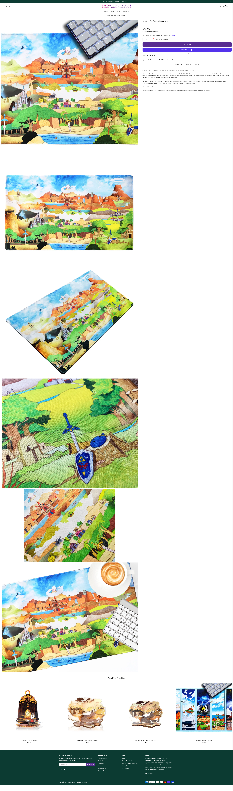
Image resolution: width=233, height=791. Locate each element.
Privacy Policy (125, 766)
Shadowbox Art (102, 768)
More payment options (187, 53)
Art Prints (100, 760)
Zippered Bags (102, 771)
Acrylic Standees (102, 758)
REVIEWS (197, 64)
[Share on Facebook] (148, 56)
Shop (112, 12)
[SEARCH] (217, 6)
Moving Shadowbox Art (104, 766)
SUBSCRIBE (90, 764)
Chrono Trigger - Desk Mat (204, 740)
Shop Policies (125, 768)
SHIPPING (188, 64)
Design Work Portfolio (128, 760)
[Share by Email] (155, 56)
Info (118, 12)
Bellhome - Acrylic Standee (29, 740)
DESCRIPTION (178, 64)
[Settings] (227, 6)
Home (106, 12)
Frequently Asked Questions (129, 763)
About (123, 758)
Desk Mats (101, 763)
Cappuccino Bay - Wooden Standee (145, 740)
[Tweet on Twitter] (150, 56)
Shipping (145, 31)
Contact (126, 12)
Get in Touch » (149, 773)
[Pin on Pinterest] (152, 56)
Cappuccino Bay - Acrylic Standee (87, 740)
